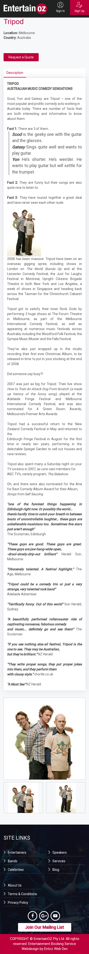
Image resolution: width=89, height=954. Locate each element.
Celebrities (16, 870)
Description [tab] (14, 73)
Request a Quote (21, 57)
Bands (12, 861)
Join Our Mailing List (44, 927)
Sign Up (79, 11)
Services (58, 861)
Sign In (60, 11)
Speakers (59, 852)
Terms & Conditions (22, 894)
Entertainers (17, 852)
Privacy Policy (18, 902)
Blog (55, 870)
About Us (15, 885)
